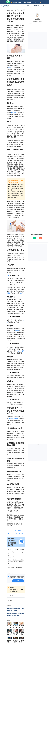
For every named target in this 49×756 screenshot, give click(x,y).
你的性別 (9, 549)
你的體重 (9, 559)
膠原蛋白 (17, 331)
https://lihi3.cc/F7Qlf (18, 533)
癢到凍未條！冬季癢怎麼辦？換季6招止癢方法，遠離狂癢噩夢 (21, 626)
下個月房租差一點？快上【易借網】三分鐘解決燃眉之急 (21, 641)
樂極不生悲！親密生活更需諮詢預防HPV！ (15, 626)
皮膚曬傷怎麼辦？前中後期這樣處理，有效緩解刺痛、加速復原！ (15, 633)
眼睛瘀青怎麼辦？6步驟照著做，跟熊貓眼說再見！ (21, 633)
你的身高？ (9, 556)
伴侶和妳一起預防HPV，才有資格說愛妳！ (15, 641)
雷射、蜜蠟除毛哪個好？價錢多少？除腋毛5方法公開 (9, 633)
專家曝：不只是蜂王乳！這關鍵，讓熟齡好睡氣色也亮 (9, 626)
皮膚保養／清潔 (13, 10)
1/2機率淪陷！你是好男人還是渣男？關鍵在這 (9, 641)
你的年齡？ (9, 552)
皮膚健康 (8, 10)
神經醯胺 (13, 112)
